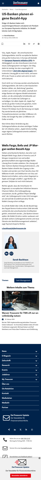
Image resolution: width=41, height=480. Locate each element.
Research (6, 365)
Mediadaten (7, 398)
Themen (5, 280)
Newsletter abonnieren (20, 476)
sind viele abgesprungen (23, 71)
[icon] (6, 419)
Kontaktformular (26, 448)
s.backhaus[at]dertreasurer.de (14, 228)
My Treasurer (7, 379)
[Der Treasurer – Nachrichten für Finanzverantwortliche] (20, 3)
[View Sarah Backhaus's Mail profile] (11, 254)
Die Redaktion (8, 389)
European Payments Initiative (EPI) (18, 61)
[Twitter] (20, 429)
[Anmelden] (38, 3)
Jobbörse (6, 375)
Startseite (5, 9)
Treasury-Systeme (8, 309)
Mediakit (5, 403)
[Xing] (9, 429)
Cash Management (21, 9)
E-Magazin (6, 356)
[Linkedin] (14, 429)
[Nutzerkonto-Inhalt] (3, 319)
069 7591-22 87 (25, 438)
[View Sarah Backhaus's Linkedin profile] (6, 254)
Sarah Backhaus (9, 35)
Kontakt (5, 393)
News (11, 9)
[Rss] (26, 429)
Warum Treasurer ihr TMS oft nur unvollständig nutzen (20, 314)
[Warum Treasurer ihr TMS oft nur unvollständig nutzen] (20, 300)
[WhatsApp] (32, 429)
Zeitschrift (6, 360)
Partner (5, 407)
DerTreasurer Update (20, 415)
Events (5, 370)
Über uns (5, 384)
